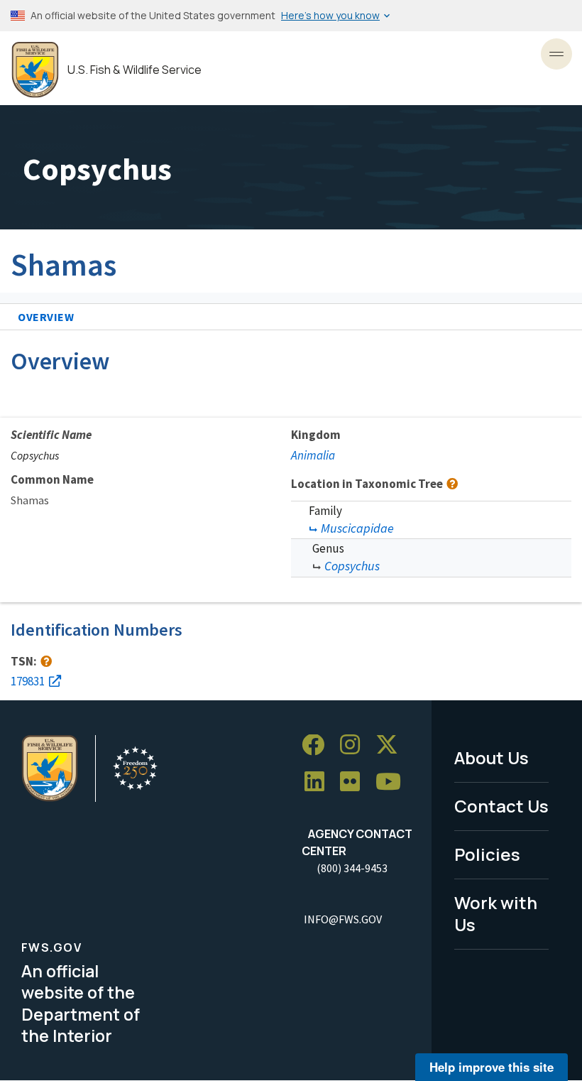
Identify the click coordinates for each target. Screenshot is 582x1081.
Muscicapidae (357, 528)
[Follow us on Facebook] (318, 745)
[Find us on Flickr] (355, 782)
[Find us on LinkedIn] (319, 782)
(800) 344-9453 (352, 868)
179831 (28, 681)
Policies (487, 854)
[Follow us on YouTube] (393, 782)
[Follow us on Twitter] (391, 745)
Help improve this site (491, 1066)
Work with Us (495, 913)
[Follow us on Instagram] (355, 745)
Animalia (313, 455)
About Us (491, 757)
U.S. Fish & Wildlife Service (134, 70)
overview (46, 317)
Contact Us (501, 805)
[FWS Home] (35, 70)
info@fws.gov (343, 919)
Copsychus (352, 566)
